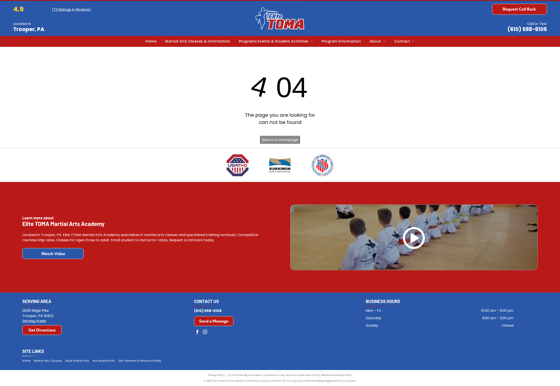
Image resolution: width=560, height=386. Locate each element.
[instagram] (205, 332)
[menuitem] (151, 41)
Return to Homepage (280, 139)
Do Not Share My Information (245, 375)
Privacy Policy (216, 375)
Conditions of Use (274, 375)
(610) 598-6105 (527, 29)
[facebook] (197, 332)
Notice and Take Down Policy (302, 375)
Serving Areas (34, 320)
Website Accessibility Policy (336, 375)
